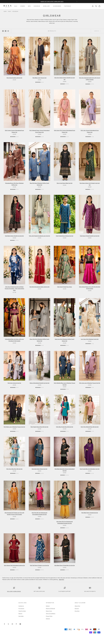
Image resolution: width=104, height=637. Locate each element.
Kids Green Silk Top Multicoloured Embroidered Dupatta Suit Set (64, 522)
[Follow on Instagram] (12, 624)
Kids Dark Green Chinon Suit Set (39, 469)
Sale (15, 6)
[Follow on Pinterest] (16, 624)
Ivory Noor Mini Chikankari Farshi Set (89, 339)
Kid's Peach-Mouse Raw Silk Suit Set (39, 427)
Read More (61, 579)
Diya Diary (77, 611)
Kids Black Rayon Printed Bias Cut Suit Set (64, 565)
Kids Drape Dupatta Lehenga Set (14, 78)
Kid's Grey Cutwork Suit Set (14, 383)
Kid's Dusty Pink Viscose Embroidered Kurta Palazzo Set (64, 131)
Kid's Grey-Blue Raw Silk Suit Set (14, 469)
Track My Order (22, 611)
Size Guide (21, 616)
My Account (21, 608)
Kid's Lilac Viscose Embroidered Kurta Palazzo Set (90, 131)
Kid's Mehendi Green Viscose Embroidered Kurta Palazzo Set (39, 131)
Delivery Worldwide (14, 591)
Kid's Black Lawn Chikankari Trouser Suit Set (14, 427)
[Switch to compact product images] (8, 31)
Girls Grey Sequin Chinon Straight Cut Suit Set (64, 78)
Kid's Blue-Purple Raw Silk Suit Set (64, 427)
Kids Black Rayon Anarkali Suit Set (89, 512)
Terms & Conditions (50, 613)
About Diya (77, 606)
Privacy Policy (49, 616)
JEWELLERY (46, 6)
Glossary (77, 608)
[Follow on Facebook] (4, 624)
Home (5, 11)
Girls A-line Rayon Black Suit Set (64, 183)
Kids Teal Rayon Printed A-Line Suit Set (39, 565)
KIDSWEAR (37, 6)
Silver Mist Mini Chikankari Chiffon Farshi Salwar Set (39, 340)
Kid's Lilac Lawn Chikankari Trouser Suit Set (89, 383)
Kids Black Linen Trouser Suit (39, 78)
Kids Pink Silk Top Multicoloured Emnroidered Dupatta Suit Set (39, 513)
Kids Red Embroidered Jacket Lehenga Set (39, 287)
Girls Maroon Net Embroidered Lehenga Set (14, 565)
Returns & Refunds (50, 608)
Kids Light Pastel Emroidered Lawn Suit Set (39, 236)
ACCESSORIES (57, 6)
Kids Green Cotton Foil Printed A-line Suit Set (90, 184)
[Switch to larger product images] (3, 31)
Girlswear (15, 11)
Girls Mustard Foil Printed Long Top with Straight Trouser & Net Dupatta (14, 513)
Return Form (49, 611)
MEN (29, 6)
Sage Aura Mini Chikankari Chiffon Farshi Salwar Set (64, 340)
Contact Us (21, 606)
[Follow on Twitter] (8, 624)
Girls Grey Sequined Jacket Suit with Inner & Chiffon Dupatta (89, 78)
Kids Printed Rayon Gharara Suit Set (64, 236)
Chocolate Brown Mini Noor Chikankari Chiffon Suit (14, 184)
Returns (20, 613)
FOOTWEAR (67, 6)
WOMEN (22, 6)
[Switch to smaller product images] (5, 31)
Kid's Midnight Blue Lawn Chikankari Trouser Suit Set (64, 383)
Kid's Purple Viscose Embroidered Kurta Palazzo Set (14, 131)
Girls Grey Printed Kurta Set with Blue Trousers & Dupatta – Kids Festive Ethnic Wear (14, 288)
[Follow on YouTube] (20, 624)
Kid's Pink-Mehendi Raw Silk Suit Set (90, 427)
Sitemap (48, 618)
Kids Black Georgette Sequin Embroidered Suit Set (64, 469)
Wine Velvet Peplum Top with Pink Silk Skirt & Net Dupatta (89, 287)
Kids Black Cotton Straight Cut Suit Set (14, 236)
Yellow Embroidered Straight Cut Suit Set (39, 383)
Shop (9, 11)
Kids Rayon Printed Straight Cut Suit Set (89, 236)
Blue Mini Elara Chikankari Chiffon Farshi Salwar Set (39, 184)
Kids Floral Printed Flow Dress (64, 287)
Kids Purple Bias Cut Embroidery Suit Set (89, 469)
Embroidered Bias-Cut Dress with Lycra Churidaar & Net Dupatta (14, 340)
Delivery (48, 606)
